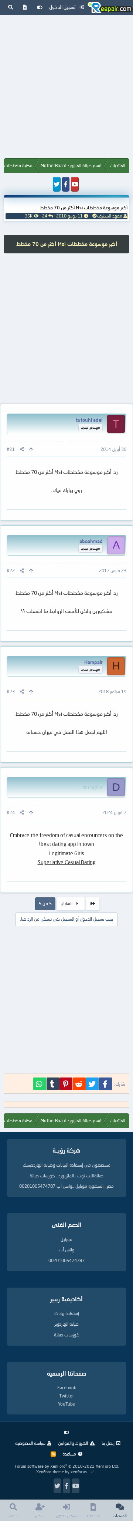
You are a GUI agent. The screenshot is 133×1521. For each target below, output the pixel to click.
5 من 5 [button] (45, 903)
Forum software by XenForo (67, 1466)
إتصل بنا (108, 1443)
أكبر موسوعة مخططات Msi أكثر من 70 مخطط (83, 207)
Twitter (66, 1396)
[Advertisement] (66, 88)
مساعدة (69, 1454)
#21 (11, 449)
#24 (11, 812)
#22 (11, 570)
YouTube (66, 1404)
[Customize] (40, 7)
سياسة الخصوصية (30, 1443)
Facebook (66, 1387)
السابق (67, 903)
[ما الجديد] (25, 7)
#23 (11, 691)
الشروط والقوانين (73, 1443)
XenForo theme (50, 1471)
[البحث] (10, 7)
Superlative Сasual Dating (67, 862)
